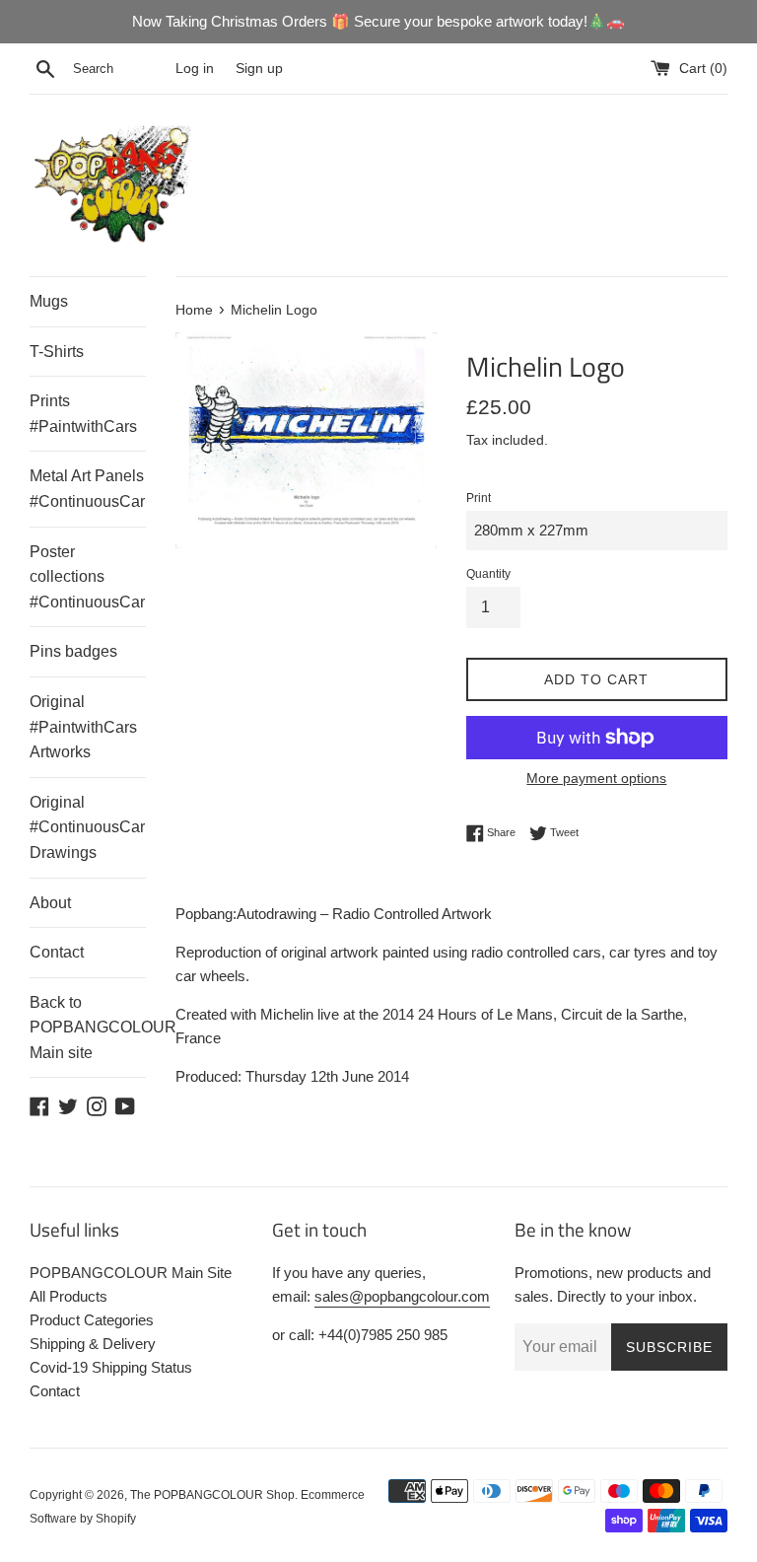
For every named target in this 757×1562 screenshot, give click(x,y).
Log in (194, 68)
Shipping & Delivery (93, 1343)
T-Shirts (57, 351)
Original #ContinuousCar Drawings (87, 827)
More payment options (596, 778)
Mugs (49, 301)
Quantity (488, 574)
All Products (68, 1296)
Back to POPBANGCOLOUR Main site (88, 1027)
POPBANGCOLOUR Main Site (131, 1272)
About (50, 902)
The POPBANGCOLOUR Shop (212, 1495)
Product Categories (92, 1320)
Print (478, 498)
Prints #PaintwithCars (83, 413)
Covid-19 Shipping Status (111, 1367)
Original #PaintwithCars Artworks (83, 726)
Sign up (259, 68)
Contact (57, 952)
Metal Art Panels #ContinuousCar (87, 488)
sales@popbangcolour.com (402, 1296)
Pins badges (73, 651)
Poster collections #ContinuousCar (87, 576)
